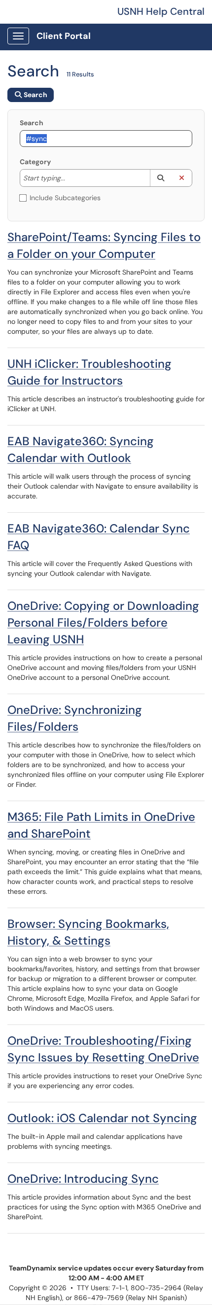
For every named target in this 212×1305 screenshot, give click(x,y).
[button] (160, 178)
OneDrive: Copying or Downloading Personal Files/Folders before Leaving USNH (103, 622)
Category (35, 161)
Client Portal (63, 36)
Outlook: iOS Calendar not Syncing (102, 1118)
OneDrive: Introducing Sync (83, 1178)
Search (31, 122)
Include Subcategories (65, 197)
